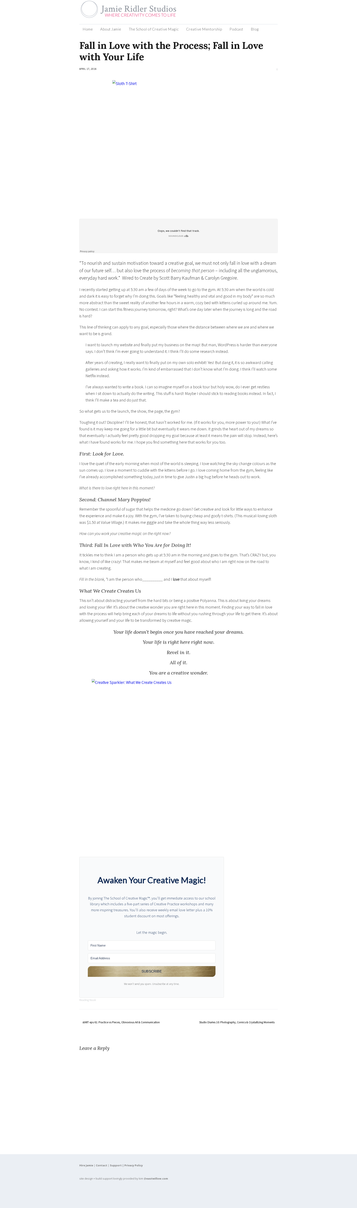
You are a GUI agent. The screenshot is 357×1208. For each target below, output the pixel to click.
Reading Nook (87, 1000)
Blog (255, 29)
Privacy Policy (133, 1165)
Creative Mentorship (204, 29)
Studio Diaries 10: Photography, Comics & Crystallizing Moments (237, 1022)
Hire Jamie (86, 1165)
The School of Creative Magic (154, 29)
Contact (101, 1165)
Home (88, 29)
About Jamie (110, 29)
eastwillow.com (157, 1178)
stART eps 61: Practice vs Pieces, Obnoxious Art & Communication (121, 1022)
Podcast (236, 29)
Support (116, 1165)
